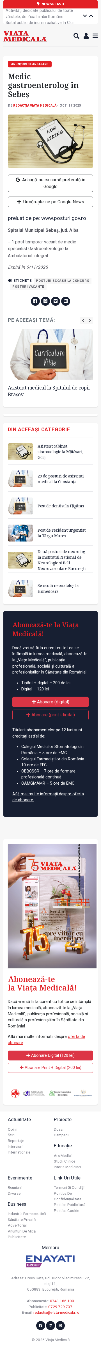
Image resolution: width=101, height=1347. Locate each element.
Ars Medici (63, 1155)
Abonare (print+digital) (52, 714)
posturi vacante (28, 287)
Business (17, 1204)
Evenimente (20, 1178)
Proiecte (63, 1119)
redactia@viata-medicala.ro (56, 1312)
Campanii (61, 1135)
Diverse (14, 1193)
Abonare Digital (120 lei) (52, 1055)
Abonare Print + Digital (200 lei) (52, 1067)
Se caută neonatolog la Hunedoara (58, 588)
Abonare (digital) (52, 702)
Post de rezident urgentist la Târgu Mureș (61, 532)
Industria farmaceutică (27, 1213)
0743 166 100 (62, 1300)
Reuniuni (15, 1187)
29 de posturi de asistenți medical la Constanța (61, 478)
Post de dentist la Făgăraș (61, 506)
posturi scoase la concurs (62, 281)
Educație (63, 1145)
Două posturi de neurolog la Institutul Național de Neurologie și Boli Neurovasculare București (62, 560)
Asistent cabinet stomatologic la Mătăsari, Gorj (60, 451)
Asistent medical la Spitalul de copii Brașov (49, 391)
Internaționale (19, 1152)
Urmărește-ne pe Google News (53, 201)
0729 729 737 (60, 1306)
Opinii (12, 1129)
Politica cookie (66, 1210)
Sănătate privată (22, 1219)
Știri (11, 1135)
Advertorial (17, 1225)
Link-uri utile (67, 1178)
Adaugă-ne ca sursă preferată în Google (53, 183)
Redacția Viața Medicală (34, 105)
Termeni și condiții (69, 1187)
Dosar (59, 1129)
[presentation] (83, 320)
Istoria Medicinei (67, 1167)
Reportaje (16, 1140)
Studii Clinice (64, 1161)
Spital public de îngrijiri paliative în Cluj (40, 13)
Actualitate (19, 1119)
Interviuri (15, 1146)
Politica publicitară (69, 1204)
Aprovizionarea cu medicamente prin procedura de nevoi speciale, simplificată (43, 22)
